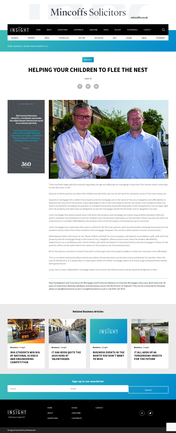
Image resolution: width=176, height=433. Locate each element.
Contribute (78, 30)
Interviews (160, 38)
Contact (147, 30)
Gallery (117, 30)
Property (31, 38)
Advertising (63, 30)
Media (47, 38)
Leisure (129, 38)
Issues (106, 30)
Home (38, 30)
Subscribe (93, 30)
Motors (82, 38)
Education (99, 38)
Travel (144, 38)
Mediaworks (31, 430)
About (49, 30)
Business (14, 38)
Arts (114, 38)
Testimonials (132, 30)
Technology (64, 38)
